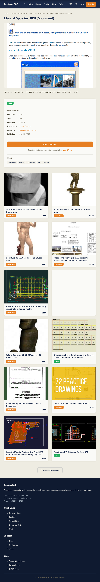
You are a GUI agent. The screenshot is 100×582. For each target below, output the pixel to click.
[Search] (76, 4)
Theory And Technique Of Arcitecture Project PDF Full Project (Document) (71, 259)
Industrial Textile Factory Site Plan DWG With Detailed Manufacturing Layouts (24, 453)
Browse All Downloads (50, 470)
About (11, 549)
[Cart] (70, 4)
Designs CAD (11, 4)
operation (31, 163)
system (46, 163)
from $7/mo (67, 150)
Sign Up (91, 4)
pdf (39, 163)
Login (82, 4)
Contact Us (13, 545)
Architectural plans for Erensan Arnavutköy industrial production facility (26, 307)
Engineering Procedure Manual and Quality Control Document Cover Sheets (73, 356)
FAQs (11, 541)
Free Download (50, 144)
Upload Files (14, 521)
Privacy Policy (14, 565)
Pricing (12, 517)
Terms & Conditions (17, 561)
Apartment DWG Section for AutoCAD (71, 452)
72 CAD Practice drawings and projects (72, 403)
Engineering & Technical (19, 13)
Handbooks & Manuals (37, 13)
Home (6, 13)
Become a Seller (15, 525)
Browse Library (15, 513)
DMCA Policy (14, 569)
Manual (21, 163)
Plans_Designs (25, 126)
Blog (11, 529)
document (12, 163)
